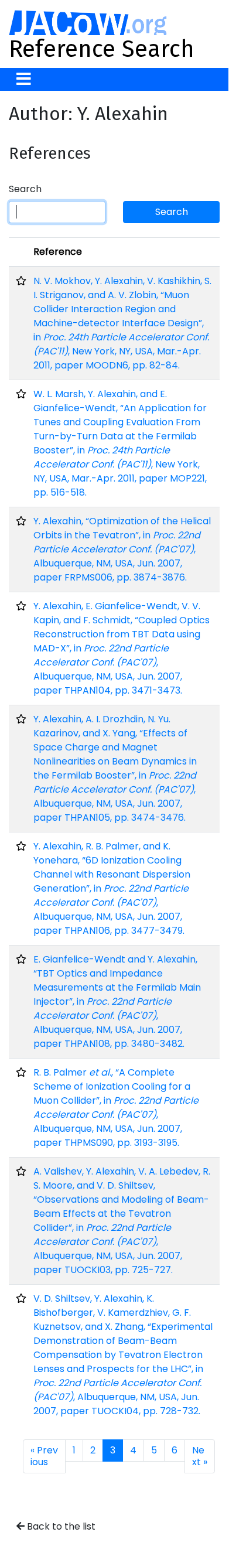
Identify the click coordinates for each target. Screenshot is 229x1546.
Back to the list (60, 1526)
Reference (57, 251)
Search (25, 189)
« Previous (44, 1456)
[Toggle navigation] (24, 79)
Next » (199, 1456)
